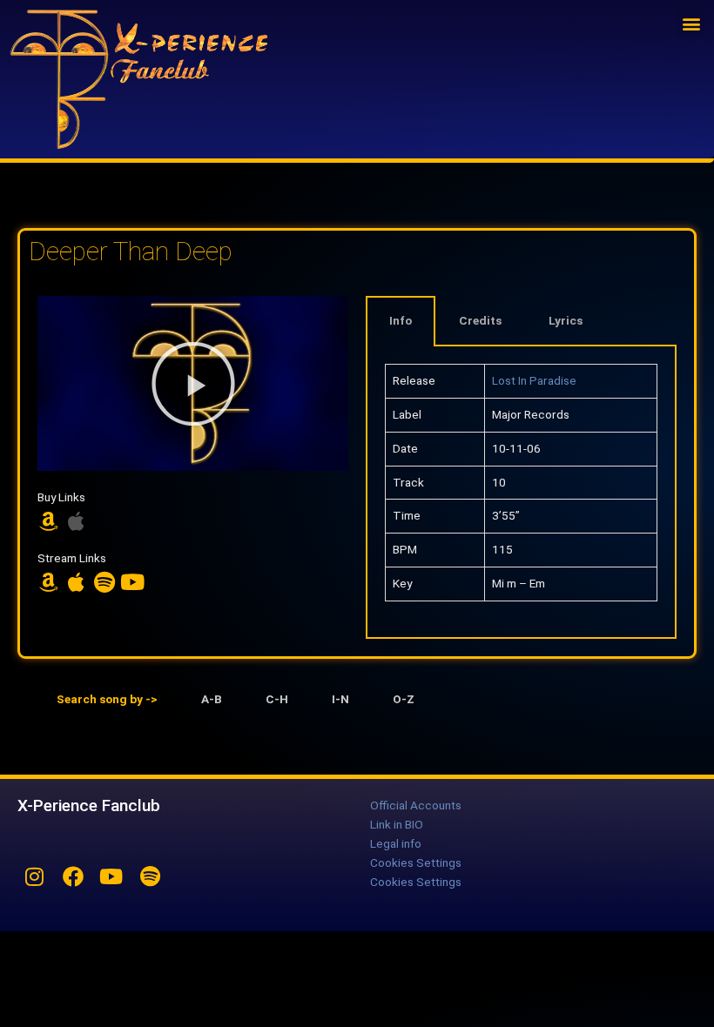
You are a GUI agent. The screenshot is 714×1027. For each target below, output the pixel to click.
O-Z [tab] (403, 699)
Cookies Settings (415, 862)
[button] (691, 23)
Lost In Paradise (534, 380)
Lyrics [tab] (566, 320)
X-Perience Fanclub (88, 805)
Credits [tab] (480, 320)
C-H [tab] (277, 699)
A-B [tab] (211, 699)
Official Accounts (415, 805)
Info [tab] (400, 320)
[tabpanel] (521, 492)
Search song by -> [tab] (107, 699)
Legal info (395, 843)
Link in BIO (396, 824)
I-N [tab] (340, 699)
